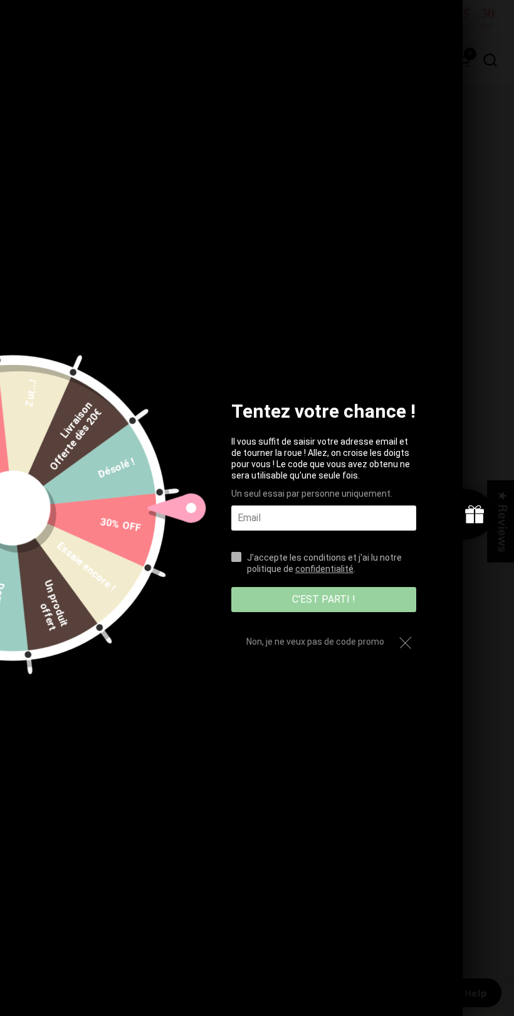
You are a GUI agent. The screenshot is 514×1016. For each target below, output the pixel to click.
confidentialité (324, 569)
